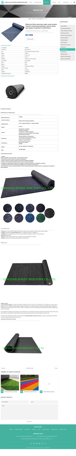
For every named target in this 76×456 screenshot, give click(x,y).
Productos (46, 2)
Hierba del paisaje (64, 40)
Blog (59, 2)
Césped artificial (64, 26)
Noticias (54, 2)
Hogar (30, 2)
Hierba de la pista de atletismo (66, 35)
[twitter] (36, 443)
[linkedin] (34, 443)
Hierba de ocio (63, 47)
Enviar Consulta (30, 39)
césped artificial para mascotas (66, 30)
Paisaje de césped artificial (66, 56)
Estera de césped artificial (65, 58)
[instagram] (42, 443)
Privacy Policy (63, 429)
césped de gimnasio (64, 37)
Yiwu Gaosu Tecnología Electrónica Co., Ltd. (25, 436)
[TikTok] (45, 443)
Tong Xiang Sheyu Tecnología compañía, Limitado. (47, 436)
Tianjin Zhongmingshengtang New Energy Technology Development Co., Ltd (36, 438)
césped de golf (63, 51)
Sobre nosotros (37, 2)
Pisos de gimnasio (40, 18)
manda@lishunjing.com (47, 447)
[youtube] (39, 443)
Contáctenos (66, 2)
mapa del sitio (54, 429)
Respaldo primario (64, 54)
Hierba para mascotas (65, 33)
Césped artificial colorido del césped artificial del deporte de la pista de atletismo (30, 392)
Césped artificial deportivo (65, 28)
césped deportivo (64, 42)
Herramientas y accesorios (66, 44)
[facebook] (31, 443)
